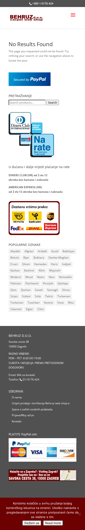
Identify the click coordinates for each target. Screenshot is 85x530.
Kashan (15, 270)
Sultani (26, 296)
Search (52, 102)
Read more (53, 523)
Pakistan (15, 283)
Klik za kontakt (26, 375)
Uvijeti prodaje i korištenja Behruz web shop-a (41, 403)
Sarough (52, 290)
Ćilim (40, 309)
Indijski (66, 264)
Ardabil (42, 251)
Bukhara (39, 257)
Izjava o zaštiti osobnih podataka (32, 409)
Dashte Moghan (59, 257)
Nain (52, 277)
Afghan (29, 251)
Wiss (71, 302)
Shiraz (66, 290)
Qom (13, 290)
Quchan (26, 290)
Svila (38, 296)
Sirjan (14, 296)
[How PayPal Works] (30, 85)
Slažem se (31, 523)
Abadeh (15, 251)
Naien (40, 277)
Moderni (15, 277)
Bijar (26, 257)
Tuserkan (33, 302)
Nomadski (65, 277)
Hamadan (40, 264)
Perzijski (48, 283)
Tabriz (49, 296)
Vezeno (48, 302)
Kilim (42, 270)
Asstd (54, 251)
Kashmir (29, 270)
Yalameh (16, 309)
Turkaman (16, 302)
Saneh (39, 290)
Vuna (60, 302)
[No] (79, 514)
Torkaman (63, 296)
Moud (29, 277)
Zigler (29, 309)
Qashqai (63, 283)
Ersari (14, 264)
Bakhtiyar (69, 251)
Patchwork (32, 283)
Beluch (14, 257)
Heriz (54, 264)
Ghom (26, 264)
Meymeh (54, 270)
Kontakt (16, 421)
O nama (17, 397)
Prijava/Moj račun (23, 415)
